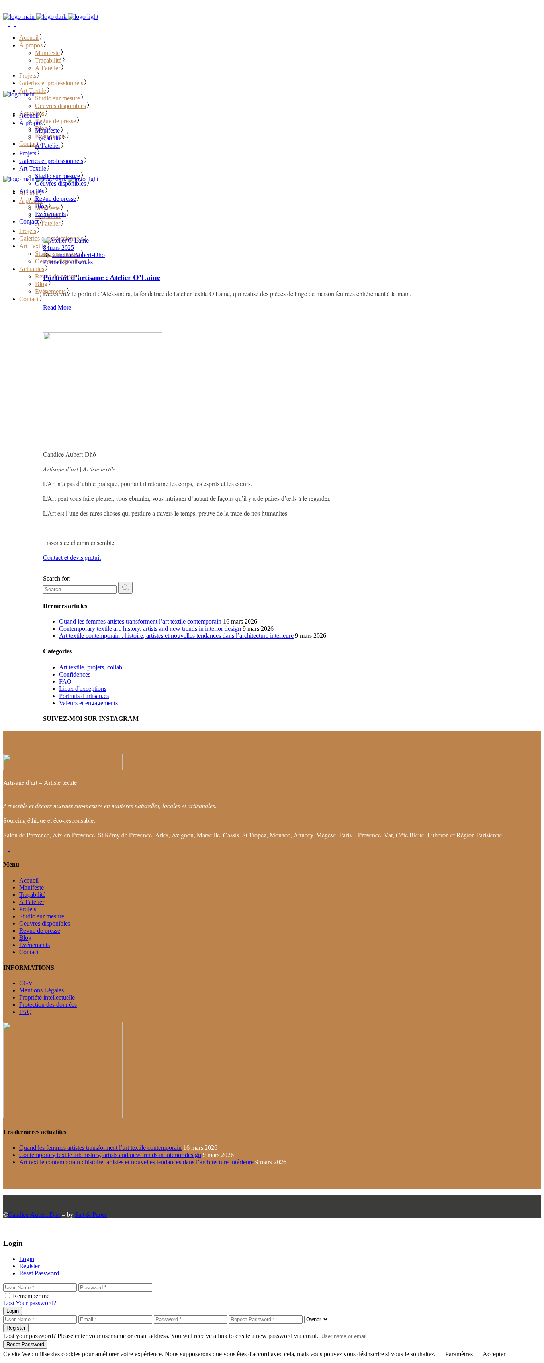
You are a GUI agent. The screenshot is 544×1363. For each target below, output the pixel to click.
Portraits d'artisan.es (68, 262)
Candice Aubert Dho (34, 1214)
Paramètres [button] (459, 1354)
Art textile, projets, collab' (91, 667)
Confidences (74, 674)
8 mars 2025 (58, 247)
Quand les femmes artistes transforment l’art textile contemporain (140, 621)
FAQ (65, 681)
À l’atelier (31, 901)
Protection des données (48, 1004)
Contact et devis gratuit (72, 557)
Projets (27, 909)
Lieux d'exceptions (82, 688)
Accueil (29, 880)
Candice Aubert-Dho (78, 254)
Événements (34, 944)
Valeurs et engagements (88, 703)
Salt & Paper (91, 1214)
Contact (29, 952)
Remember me (31, 1295)
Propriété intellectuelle (47, 997)
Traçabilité (32, 894)
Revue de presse (39, 930)
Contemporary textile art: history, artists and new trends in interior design (150, 628)
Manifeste (31, 887)
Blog (25, 937)
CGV (26, 983)
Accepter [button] (494, 1354)
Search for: (56, 578)
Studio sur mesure (41, 916)
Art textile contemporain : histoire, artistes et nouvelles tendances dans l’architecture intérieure (176, 635)
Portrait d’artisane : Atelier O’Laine (101, 277)
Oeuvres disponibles (44, 923)
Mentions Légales (41, 990)
